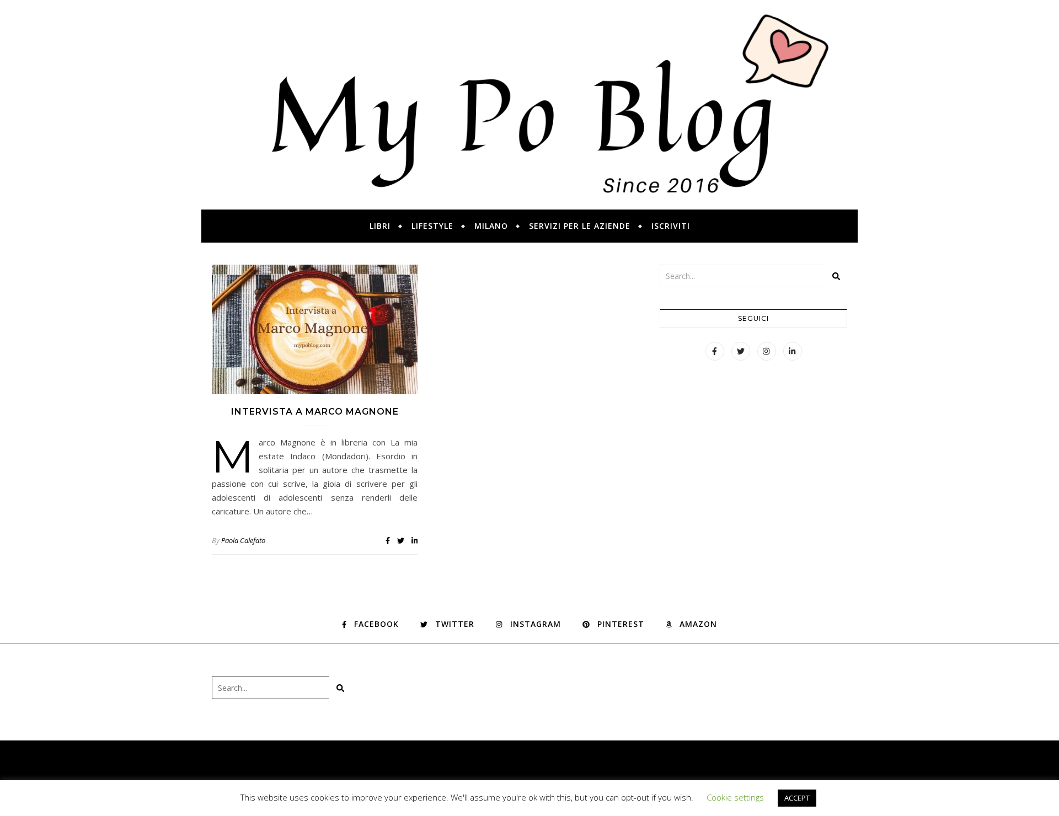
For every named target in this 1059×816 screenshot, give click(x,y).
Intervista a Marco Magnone (315, 411)
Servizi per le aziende (579, 226)
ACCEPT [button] (797, 798)
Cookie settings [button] (735, 797)
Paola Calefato (243, 540)
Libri (380, 226)
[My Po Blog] (529, 105)
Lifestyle (432, 226)
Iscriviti (670, 226)
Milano (491, 226)
